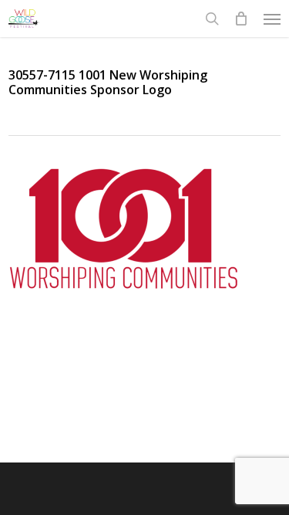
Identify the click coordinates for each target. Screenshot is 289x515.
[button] (272, 18)
